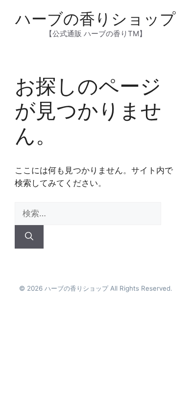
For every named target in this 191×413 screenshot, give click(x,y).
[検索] (29, 237)
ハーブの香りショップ (95, 18)
